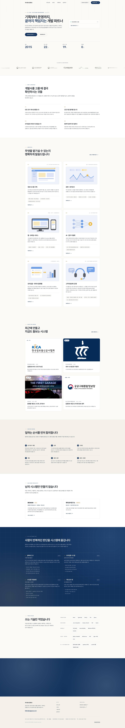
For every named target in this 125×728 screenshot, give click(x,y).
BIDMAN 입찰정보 (85, 2)
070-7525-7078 (44, 687)
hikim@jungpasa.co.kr (31, 710)
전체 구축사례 (94, 332)
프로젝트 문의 (94, 2)
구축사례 (58, 2)
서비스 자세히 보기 (93, 154)
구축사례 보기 (42, 34)
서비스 (53, 2)
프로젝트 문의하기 (30, 34)
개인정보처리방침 (97, 722)
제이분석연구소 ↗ (83, 707)
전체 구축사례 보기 (74, 25)
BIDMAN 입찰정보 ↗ (84, 704)
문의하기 (64, 2)
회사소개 (48, 2)
